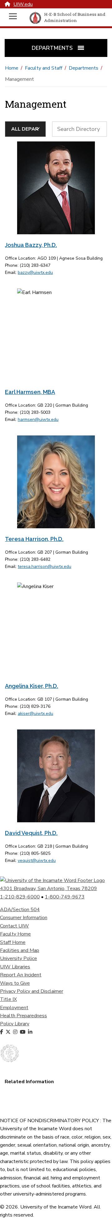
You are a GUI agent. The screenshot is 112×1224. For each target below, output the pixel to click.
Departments (83, 68)
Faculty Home (15, 934)
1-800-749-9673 (65, 896)
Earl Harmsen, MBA (30, 392)
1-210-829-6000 (20, 896)
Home (11, 68)
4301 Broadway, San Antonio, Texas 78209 (48, 888)
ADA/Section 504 (20, 909)
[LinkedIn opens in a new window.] (31, 1032)
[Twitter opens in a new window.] (9, 1032)
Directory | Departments (31, 1106)
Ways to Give (15, 983)
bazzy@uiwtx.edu (35, 272)
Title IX (8, 999)
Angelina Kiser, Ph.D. (31, 686)
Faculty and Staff (43, 68)
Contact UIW (14, 926)
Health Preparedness (23, 1015)
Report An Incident (20, 974)
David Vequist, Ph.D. (31, 833)
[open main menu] (13, 17)
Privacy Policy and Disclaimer (31, 991)
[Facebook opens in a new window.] (2, 1032)
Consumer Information (23, 917)
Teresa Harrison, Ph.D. (34, 539)
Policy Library (14, 1023)
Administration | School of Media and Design (53, 1098)
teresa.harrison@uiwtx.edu (44, 566)
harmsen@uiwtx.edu (38, 419)
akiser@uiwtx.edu (35, 713)
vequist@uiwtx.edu (37, 860)
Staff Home (13, 942)
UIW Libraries (15, 966)
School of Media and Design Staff (41, 1090)
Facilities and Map (19, 950)
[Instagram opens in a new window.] (16, 1032)
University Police (18, 958)
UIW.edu (23, 4)
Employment (14, 1007)
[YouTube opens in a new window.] (23, 1032)
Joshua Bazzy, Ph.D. (31, 245)
